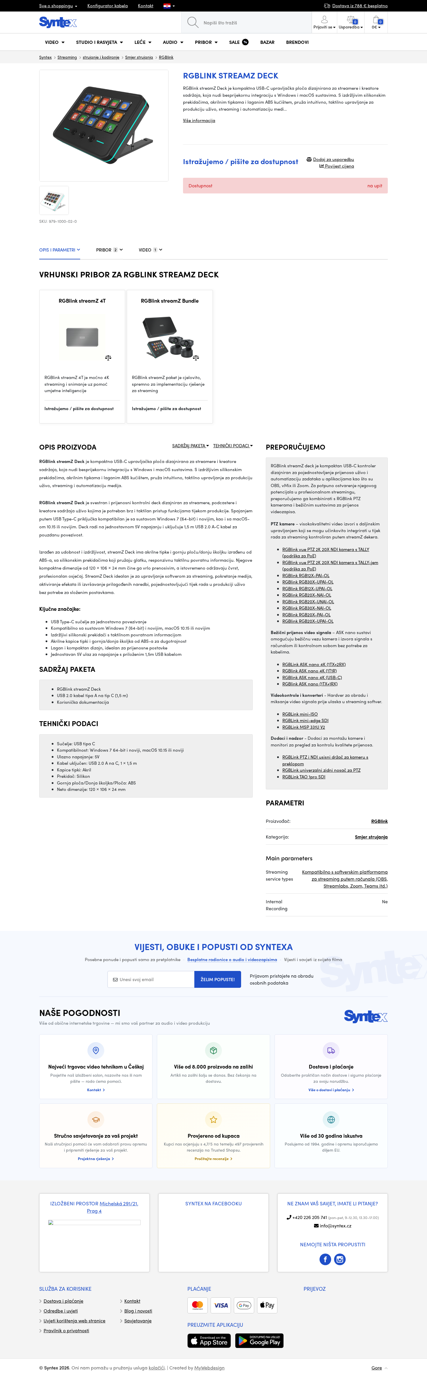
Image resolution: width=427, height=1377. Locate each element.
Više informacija (199, 120)
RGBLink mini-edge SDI (305, 720)
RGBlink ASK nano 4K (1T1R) (309, 670)
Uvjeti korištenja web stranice (74, 1320)
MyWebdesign (209, 1367)
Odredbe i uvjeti (61, 1310)
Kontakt (145, 5)
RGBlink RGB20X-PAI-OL (306, 614)
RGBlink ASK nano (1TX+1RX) (310, 684)
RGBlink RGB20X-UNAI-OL (308, 601)
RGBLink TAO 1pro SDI (303, 776)
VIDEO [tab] (147, 250)
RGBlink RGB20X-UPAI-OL (307, 621)
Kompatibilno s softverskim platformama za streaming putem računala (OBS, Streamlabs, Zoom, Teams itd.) (345, 878)
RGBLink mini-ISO (300, 714)
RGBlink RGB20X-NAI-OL (306, 595)
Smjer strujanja (139, 57)
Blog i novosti (138, 1310)
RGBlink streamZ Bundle (170, 300)
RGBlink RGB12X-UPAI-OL (307, 588)
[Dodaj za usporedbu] (108, 357)
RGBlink (166, 57)
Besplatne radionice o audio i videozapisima (232, 959)
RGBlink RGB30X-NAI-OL (306, 608)
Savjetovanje (138, 1320)
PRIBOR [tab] (106, 250)
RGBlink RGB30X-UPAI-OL (307, 582)
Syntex (45, 57)
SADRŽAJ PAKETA (189, 445)
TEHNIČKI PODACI (231, 445)
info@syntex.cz (335, 1225)
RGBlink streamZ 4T (82, 300)
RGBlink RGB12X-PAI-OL (305, 575)
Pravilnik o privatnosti (66, 1330)
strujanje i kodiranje (101, 57)
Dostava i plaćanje (63, 1300)
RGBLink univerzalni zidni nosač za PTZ (321, 770)
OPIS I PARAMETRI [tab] (57, 250)
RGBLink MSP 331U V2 (303, 727)
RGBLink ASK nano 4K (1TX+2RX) (314, 664)
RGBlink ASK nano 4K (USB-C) (312, 677)
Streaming (67, 57)
